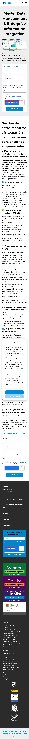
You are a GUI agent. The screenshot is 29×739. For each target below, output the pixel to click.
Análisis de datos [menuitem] (8, 673)
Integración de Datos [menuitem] (9, 637)
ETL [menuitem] (4, 655)
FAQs (14, 737)
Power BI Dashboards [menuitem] (9, 645)
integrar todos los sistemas (14, 54)
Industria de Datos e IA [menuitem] (10, 633)
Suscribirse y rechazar (14, 396)
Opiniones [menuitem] (6, 677)
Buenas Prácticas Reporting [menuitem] (11, 643)
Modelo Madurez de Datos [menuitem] (11, 631)
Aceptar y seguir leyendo (14, 392)
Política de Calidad (14, 733)
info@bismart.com (16, 505)
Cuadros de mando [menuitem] (9, 659)
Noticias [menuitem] (5, 675)
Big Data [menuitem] (5, 657)
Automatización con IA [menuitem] (10, 629)
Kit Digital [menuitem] (6, 679)
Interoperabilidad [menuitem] (8, 665)
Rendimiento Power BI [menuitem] (10, 641)
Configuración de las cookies (14, 388)
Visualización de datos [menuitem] (10, 663)
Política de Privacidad (10, 731)
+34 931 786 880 (16, 499)
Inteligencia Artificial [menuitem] (9, 653)
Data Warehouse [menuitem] (8, 669)
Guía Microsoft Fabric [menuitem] (9, 625)
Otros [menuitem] (5, 647)
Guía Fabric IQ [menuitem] (7, 627)
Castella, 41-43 (7, 489)
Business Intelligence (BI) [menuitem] (11, 667)
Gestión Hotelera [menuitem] (8, 661)
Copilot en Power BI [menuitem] (9, 639)
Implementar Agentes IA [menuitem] (10, 635)
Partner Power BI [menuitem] (8, 671)
